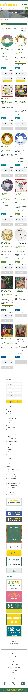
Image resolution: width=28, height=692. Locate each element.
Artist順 (9, 28)
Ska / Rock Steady (12, 409)
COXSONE (3, 198)
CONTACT (14, 659)
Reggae (9, 411)
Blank (18, 246)
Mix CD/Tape (10, 458)
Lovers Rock (10, 416)
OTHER (9, 463)
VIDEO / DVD (10, 461)
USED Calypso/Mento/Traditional (14, 490)
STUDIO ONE (6, 197)
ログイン (14, 672)
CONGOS (6, 48)
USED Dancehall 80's (12, 478)
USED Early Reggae (12, 471)
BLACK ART (6, 51)
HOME (1, 19)
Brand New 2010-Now (12, 418)
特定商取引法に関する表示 (14, 667)
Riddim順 (22, 28)
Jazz (9, 436)
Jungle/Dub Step (11, 427)
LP (8, 454)
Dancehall (10, 420)
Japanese (10, 432)
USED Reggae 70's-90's (13, 485)
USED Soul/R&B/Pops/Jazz (13, 487)
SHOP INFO (14, 656)
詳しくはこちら (7, 59)
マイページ (14, 678)
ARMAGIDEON (8, 199)
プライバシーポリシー (14, 670)
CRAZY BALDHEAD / (22, 249)
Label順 (15, 28)
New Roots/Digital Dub (12, 425)
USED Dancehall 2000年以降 (14, 483)
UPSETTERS (6, 102)
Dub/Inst (9, 422)
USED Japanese (11, 494)
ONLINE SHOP (14, 661)
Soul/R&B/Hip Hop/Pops (13, 438)
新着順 (3, 28)
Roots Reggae (10, 413)
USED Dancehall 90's (12, 480)
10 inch (9, 449)
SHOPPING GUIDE (14, 664)
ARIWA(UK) (19, 153)
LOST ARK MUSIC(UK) (8, 343)
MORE (14, 539)
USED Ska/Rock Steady (13, 469)
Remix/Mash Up (11, 429)
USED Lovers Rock (12, 476)
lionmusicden (10, 508)
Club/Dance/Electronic (12, 441)
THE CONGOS (7, 290)
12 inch (9, 451)
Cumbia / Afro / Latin (12, 434)
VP (18, 294)
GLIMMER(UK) (7, 246)
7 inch (9, 447)
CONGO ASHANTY (7, 150)
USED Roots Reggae (12, 474)
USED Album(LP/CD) (12, 492)
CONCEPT (14, 653)
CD (8, 456)
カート (14, 675)
